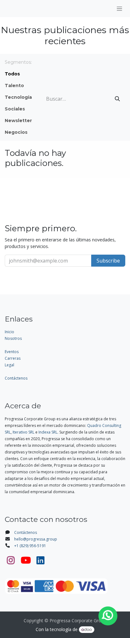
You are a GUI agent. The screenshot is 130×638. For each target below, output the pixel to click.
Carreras (13, 358)
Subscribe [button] (108, 260)
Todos (12, 74)
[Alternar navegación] (119, 9)
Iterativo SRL (23, 432)
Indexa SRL (47, 432)
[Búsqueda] (117, 99)
